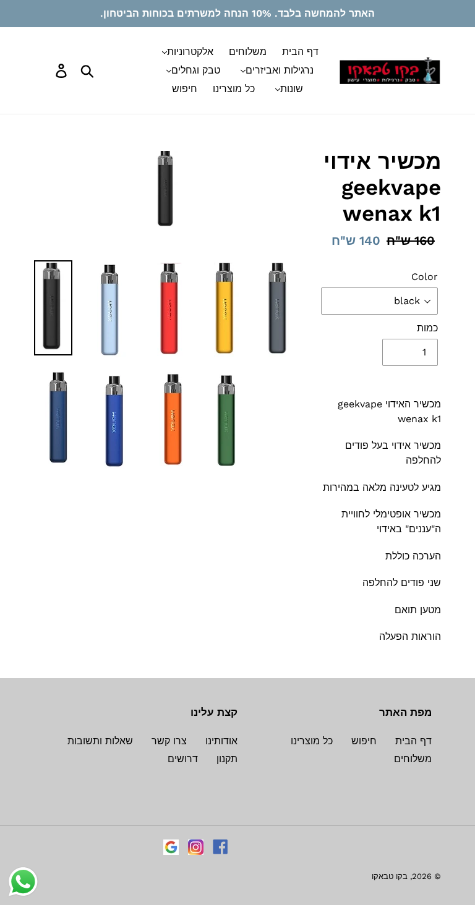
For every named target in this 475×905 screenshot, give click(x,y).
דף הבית (413, 741)
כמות (427, 328)
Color (424, 277)
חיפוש (364, 741)
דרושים (183, 759)
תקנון (227, 759)
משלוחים (413, 759)
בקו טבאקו (390, 876)
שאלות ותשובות (100, 741)
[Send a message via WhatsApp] (23, 882)
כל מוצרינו (312, 741)
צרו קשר (169, 741)
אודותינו (221, 741)
